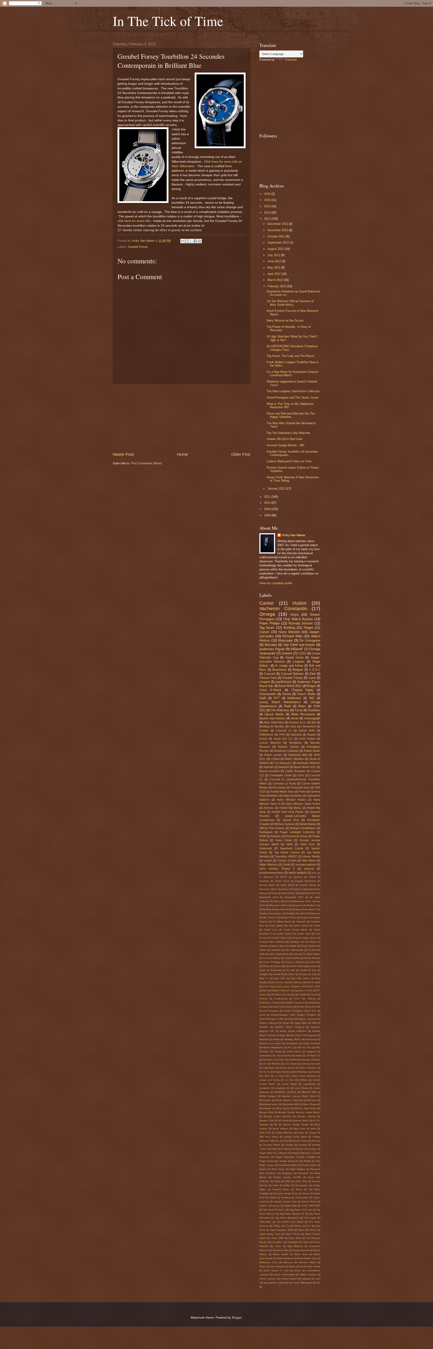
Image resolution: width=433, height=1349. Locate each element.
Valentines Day (280, 1250)
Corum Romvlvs (312, 958)
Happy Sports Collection (293, 1031)
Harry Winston (289, 632)
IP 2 (290, 1047)
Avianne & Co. (297, 722)
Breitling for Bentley (271, 726)
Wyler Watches (268, 864)
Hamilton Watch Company (289, 1027)
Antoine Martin (267, 885)
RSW (262, 836)
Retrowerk (303, 1173)
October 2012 (276, 236)
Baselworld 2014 (268, 897)
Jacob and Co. (283, 738)
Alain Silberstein (274, 722)
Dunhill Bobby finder (284, 974)
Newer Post (123, 454)
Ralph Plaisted (297, 1169)
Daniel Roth (307, 730)
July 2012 (274, 255)
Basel (274, 893)
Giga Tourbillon (292, 795)
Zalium (292, 1266)
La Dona (280, 1076)
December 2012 (278, 224)
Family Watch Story (282, 791)
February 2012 (277, 286)
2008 (267, 515)
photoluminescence (271, 872)
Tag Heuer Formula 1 (274, 1209)
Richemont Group (296, 836)
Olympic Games (288, 746)
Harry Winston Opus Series (303, 803)
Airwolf (312, 877)
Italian (299, 1055)
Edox (307, 787)
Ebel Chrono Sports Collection (286, 982)
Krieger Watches (282, 1072)
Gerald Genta (294, 657)
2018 (267, 194)
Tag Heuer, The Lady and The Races (290, 356)
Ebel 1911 (279, 978)
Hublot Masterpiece (273, 1047)
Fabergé (290, 994)
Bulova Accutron (269, 771)
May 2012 (274, 267)
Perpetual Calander (286, 751)
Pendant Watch (271, 1145)
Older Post (240, 454)
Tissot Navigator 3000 (281, 1230)
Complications (281, 954)
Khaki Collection (307, 1067)
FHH (282, 734)
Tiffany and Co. (302, 1226)
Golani (286, 1023)
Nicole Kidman (280, 1128)
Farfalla (303, 994)
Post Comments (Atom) (146, 463)
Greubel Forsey (138, 246)
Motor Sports (283, 1108)
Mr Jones (283, 1120)
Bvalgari (304, 917)
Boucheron (279, 669)
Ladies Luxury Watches (303, 1076)
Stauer (305, 1193)
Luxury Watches (270, 742)
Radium (276, 836)
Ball (313, 722)
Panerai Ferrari (300, 1140)
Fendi (314, 994)
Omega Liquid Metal (295, 1136)
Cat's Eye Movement (303, 726)
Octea (300, 1132)
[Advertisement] (181, 418)
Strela (273, 1197)
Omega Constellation (303, 828)
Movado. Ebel (266, 1120)
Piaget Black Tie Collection (273, 1153)
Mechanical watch (268, 1104)
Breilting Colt (313, 905)
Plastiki (307, 1161)
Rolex (302, 706)
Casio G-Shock (270, 690)
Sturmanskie (301, 1197)
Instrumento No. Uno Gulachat (275, 1055)
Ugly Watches (295, 1246)
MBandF (296, 649)
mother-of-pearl (289, 1278)
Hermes (269, 808)
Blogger (237, 1317)
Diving (295, 787)
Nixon (313, 1128)
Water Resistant (285, 1258)
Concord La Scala (284, 783)
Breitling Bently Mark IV (305, 909)
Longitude (264, 1088)
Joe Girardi (291, 1063)
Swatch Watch (309, 1201)
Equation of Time (303, 990)
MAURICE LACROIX (285, 1092)
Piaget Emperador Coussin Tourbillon (295, 1157)
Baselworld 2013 (308, 893)
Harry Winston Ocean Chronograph (298, 1035)
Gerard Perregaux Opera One (300, 1010)
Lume (312, 677)
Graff (262, 698)
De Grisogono (309, 640)
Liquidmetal (310, 1084)
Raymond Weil (297, 755)
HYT (277, 698)
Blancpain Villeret (278, 905)
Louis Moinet (301, 1088)
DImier (266, 966)
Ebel (313, 673)
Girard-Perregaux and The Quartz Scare (292, 397)
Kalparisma (269, 1067)
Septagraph (301, 1185)
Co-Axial (312, 950)
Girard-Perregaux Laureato (302, 1019)
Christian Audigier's (269, 946)
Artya (294, 614)
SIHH (289, 844)
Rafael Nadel (312, 751)
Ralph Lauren (273, 755)
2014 (267, 206)
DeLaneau (279, 787)
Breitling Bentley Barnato (276, 909)
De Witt (291, 970)
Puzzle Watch (309, 1165)
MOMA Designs (267, 1096)
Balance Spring (302, 889)
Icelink (278, 1051)
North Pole (265, 1132)
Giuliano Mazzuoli (268, 1023)
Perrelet (303, 1145)
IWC (312, 698)
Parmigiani (266, 832)
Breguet (298, 669)
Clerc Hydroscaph (294, 950)
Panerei (316, 1140)
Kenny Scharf (287, 1067)
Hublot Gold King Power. (288, 812)
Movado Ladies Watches (277, 1116)
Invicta (263, 738)
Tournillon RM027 (286, 856)
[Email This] (182, 241)
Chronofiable (290, 946)
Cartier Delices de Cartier (306, 925)
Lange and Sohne (269, 1080)
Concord (269, 673)
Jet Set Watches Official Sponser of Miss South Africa (290, 302)
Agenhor (297, 877)
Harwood (264, 1039)
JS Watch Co (313, 1055)
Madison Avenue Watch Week (299, 1096)
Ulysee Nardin (311, 856)
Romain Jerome (301, 623)
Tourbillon (314, 710)
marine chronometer (284, 1274)
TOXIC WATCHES (310, 1205)
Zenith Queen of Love (275, 1270)
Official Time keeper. (272, 828)
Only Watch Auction (298, 619)
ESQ (314, 974)
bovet (294, 718)
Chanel (263, 730)
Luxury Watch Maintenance (279, 702)
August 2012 (276, 249)
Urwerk (286, 653)
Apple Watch (288, 885)
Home (182, 454)
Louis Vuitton (307, 738)
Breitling (289, 627)
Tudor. (278, 1246)
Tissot (299, 710)
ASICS (283, 877)
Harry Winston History (291, 799)
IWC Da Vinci (304, 1047)
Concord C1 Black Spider (306, 954)
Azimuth (269, 767)
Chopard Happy (302, 690)
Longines (299, 661)
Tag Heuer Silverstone (287, 1218)
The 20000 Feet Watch (290, 1222)
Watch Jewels (280, 1254)
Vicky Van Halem (293, 535)
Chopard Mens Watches (272, 942)
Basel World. (288, 893)
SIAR (287, 1181)
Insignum (311, 1051)
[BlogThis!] (186, 241)
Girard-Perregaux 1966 (271, 1019)
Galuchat (296, 734)
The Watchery (280, 710)
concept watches (305, 864)
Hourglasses (292, 1043)
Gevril (262, 1015)
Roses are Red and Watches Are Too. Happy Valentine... (291, 415)
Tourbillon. (277, 1242)
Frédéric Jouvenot (295, 1002)
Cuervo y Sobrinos (295, 962)
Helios (276, 1039)
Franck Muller (306, 694)
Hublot (299, 603)
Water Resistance (303, 714)
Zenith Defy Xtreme (310, 1266)
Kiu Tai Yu (264, 1072)
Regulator (287, 1173)
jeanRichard (283, 682)
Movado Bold (266, 1112)
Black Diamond (282, 901)
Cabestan (301, 921)
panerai (309, 868)
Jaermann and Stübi (273, 1059)
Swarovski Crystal (291, 848)
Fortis (302, 791)
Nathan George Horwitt (296, 1124)
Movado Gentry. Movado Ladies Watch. (299, 1112)
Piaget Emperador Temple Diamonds (279, 1161)
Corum (264, 632)
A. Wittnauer (266, 877)
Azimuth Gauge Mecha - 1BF (286, 445)
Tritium (306, 1242)
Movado (271, 645)
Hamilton (263, 1027)
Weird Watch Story (307, 1258)
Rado (287, 706)
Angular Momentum (305, 881)
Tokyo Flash (294, 1238)
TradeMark (292, 1242)
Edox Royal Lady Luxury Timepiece (282, 986)
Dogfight (263, 974)
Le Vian (289, 1080)
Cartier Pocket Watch (295, 929)
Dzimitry (303, 974)
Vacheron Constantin (283, 608)
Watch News (301, 1254)
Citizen (262, 950)
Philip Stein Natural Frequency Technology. (294, 1149)
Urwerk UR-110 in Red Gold (284, 439)
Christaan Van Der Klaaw (303, 942)
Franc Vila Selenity (305, 998)
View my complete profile (275, 583)
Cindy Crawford (309, 946)
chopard (264, 682)
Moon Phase (310, 1104)
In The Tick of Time (168, 21)
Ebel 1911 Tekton (300, 978)
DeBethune (266, 734)
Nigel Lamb (299, 1128)
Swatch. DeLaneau (269, 1205)
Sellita (287, 1185)
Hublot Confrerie (311, 1043)
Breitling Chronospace (270, 913)
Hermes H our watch (270, 1043)
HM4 (314, 1023)
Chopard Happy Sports (304, 938)
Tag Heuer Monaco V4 (292, 1213)
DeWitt (303, 970)
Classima (275, 950)
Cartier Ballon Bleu (279, 925)
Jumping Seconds (310, 1063)
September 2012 (278, 242)
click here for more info (133, 221)
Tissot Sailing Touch (270, 1234)
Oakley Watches (284, 1132)
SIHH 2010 (307, 844)
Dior (314, 970)
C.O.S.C (314, 669)
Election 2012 (313, 986)
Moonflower (265, 1108)
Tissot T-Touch (292, 1234)
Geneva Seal (267, 677)
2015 (267, 200)
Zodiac (297, 1270)
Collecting (264, 954)
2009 (267, 509)
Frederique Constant (270, 1002)
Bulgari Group (288, 917)
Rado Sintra (278, 1169)
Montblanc (295, 742)
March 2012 (275, 280)
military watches (308, 1274)
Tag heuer (266, 627)
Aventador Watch (268, 889)
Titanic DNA (277, 1238)
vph (318, 1282)
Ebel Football (313, 982)
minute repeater (267, 1278)
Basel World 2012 (290, 686)
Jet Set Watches (272, 1063)
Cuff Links (315, 962)
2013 (267, 212)
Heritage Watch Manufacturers (300, 1039)
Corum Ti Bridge (271, 962)
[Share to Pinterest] (199, 241)
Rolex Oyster (283, 840)
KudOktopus (301, 1072)
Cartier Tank (303, 933)
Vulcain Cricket (286, 860)
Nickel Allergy (307, 824)
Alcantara (264, 881)
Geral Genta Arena (283, 1006)
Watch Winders (294, 759)
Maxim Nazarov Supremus (289, 1100)
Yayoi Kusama (276, 1266)
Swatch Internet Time (285, 1201)
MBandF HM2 (309, 1092)
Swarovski (265, 848)
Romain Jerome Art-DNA (287, 1177)
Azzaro (285, 889)
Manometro (265, 1100)
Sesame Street (280, 1189)
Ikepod (311, 734)
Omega (267, 614)
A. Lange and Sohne (289, 665)
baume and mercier (272, 718)
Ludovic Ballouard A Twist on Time (289, 461)
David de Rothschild (270, 970)
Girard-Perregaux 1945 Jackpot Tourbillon (293, 1015)
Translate (291, 59)
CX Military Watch (282, 921)
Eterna (286, 694)
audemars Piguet (271, 649)
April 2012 (274, 274)
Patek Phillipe (269, 623)
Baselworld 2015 (294, 897)
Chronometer (267, 694)
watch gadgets (298, 872)
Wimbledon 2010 (268, 1262)
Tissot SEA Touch (307, 1230)
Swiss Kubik (290, 1205)
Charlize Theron (279, 938)
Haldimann (294, 698)
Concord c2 (283, 730)
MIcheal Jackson (284, 824)
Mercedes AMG (291, 1104)
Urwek (268, 860)
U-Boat (275, 759)
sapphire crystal (276, 1282)
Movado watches (306, 1116)
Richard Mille (292, 636)
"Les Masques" (283, 763)
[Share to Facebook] (195, 241)
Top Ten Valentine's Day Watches (288, 433)
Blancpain (285, 640)
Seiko (276, 1185)
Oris (286, 1140)
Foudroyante (281, 998)
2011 (267, 496)
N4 (275, 1124)
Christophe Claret (280, 775)
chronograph (312, 718)
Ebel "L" (264, 978)
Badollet (284, 767)
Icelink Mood (294, 1051)
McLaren (312, 1100)
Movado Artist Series (305, 1108)
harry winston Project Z (277, 868)
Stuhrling (285, 1197)
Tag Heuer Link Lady (301, 1209)
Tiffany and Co (281, 1226)
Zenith (286, 864)
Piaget (308, 627)
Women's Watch (307, 1262)
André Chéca (282, 881)
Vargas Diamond (300, 1250)
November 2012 (278, 230)
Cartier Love (271, 929)
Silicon (299, 1189)
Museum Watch (301, 1120)
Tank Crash (310, 1218)
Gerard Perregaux (269, 1010)
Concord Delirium (292, 673)
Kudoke (316, 1072)
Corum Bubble (292, 958)
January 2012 (276, 488)
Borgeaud (297, 905)
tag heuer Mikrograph (300, 1282)
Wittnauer (288, 1262)
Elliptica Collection (280, 990)
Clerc (300, 775)
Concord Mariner (271, 958)
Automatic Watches (308, 763)
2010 (267, 502)
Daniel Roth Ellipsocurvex (303, 966)
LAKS (266, 1076)
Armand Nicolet (308, 885)
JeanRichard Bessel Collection (304, 1059)
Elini (265, 990)
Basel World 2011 (305, 767)
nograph (306, 1278)
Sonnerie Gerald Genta (286, 1193)
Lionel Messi (289, 1084)
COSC (302, 653)
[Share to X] (191, 241)
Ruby (277, 1181)
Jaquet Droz (291, 820)
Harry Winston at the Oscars (285, 320)
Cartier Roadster (295, 771)
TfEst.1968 (265, 1222)
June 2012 (274, 261)
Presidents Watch (288, 1165)
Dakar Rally (280, 966)
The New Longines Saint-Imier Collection (293, 391)
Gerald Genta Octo (307, 1006)
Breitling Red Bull (295, 913)
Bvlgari (311, 686)
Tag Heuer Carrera (287, 852)
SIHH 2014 (301, 1181)
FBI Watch (276, 994)
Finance (263, 998)
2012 (267, 218)
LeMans (303, 1080)
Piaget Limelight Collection (297, 832)
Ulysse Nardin (274, 714)
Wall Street (309, 860)
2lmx (314, 873)
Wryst (262, 1266)
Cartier (266, 603)
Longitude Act (282, 1088)
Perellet (289, 1145)
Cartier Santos (284, 933)
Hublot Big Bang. (290, 808)
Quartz (262, 1169)
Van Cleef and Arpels (299, 645)
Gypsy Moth (300, 1023)
